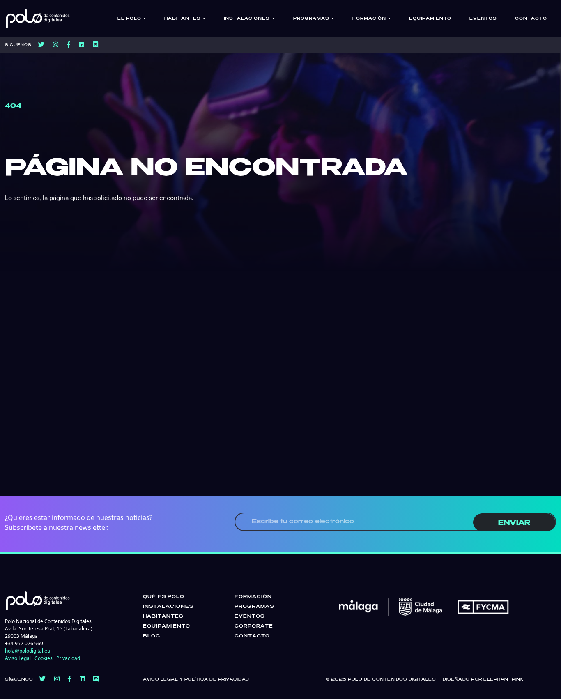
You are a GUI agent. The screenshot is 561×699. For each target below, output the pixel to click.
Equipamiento (430, 19)
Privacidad (68, 658)
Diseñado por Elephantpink (483, 679)
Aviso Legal (18, 658)
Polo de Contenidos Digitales (392, 679)
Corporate (254, 626)
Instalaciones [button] (247, 19)
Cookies (43, 658)
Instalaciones (168, 607)
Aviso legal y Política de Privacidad (196, 679)
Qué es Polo (163, 597)
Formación (253, 597)
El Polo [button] (129, 19)
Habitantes (163, 616)
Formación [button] (369, 19)
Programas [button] (311, 19)
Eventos (483, 19)
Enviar (514, 523)
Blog (151, 636)
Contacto (531, 19)
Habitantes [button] (182, 19)
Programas (254, 607)
